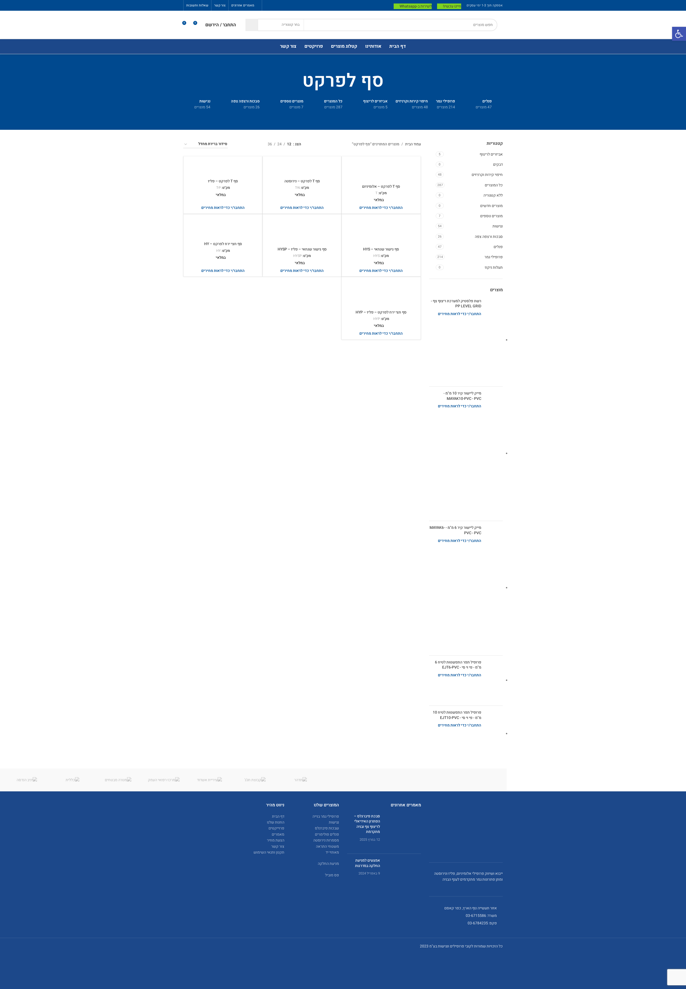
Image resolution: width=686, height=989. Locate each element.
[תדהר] (300, 780)
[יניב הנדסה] (27, 780)
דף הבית (278, 816)
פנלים (498, 247)
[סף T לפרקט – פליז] (223, 168)
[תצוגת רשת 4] (238, 144)
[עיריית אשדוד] (209, 780)
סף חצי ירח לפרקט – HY (223, 244)
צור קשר (277, 846)
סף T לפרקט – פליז (223, 181)
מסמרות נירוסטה (326, 840)
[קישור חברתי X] (288, 5)
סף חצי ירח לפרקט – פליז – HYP (381, 312)
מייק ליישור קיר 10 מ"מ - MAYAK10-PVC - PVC (462, 396)
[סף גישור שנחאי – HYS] (381, 231)
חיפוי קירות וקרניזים (487, 175)
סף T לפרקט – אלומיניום (381, 186)
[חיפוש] (251, 25)
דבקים (498, 164)
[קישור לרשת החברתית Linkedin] (274, 5)
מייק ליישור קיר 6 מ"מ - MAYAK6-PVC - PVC (455, 530)
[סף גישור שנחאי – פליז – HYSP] (302, 231)
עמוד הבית (413, 144)
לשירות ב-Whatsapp (416, 6)
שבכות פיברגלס (327, 828)
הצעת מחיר (275, 840)
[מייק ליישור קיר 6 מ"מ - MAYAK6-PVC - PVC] (494, 588)
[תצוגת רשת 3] (246, 144)
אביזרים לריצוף (491, 154)
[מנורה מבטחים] (118, 780)
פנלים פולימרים (327, 834)
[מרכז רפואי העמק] (164, 780)
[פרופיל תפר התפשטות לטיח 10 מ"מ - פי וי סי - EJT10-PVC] (494, 734)
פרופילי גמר (493, 257)
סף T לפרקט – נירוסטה (302, 181)
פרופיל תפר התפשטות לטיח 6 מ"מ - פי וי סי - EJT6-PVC (458, 665)
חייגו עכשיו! (452, 6)
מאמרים (278, 834)
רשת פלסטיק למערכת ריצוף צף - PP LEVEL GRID (456, 303)
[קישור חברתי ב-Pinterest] (281, 5)
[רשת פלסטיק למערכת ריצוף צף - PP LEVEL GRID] (494, 340)
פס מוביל (332, 875)
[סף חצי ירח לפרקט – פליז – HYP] (381, 294)
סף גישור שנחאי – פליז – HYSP (302, 249)
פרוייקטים (276, 828)
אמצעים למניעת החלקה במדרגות (367, 863)
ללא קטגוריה (493, 195)
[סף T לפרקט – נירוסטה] (302, 168)
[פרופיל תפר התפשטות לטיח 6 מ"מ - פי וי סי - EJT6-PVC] (494, 681)
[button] (679, 34)
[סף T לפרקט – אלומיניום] (381, 170)
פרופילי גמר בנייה (325, 816)
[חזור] (390, 81)
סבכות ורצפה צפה (489, 236)
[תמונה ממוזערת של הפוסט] (402, 832)
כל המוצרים (494, 185)
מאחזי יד (332, 852)
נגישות (498, 226)
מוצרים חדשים (491, 206)
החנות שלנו (275, 822)
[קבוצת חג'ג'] (255, 780)
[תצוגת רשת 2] (255, 144)
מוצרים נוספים (491, 216)
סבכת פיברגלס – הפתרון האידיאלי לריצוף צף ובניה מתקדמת (367, 824)
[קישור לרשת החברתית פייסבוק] (295, 5)
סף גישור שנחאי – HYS (381, 249)
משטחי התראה (327, 846)
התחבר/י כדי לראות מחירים (459, 314)
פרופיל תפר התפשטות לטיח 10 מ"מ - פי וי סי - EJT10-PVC (457, 715)
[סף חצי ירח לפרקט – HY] (223, 228)
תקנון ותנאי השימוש (268, 852)
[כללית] (72, 780)
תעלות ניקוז (494, 267)
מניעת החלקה (328, 863)
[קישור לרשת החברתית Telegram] (268, 5)
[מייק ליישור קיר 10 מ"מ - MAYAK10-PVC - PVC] (494, 454)
